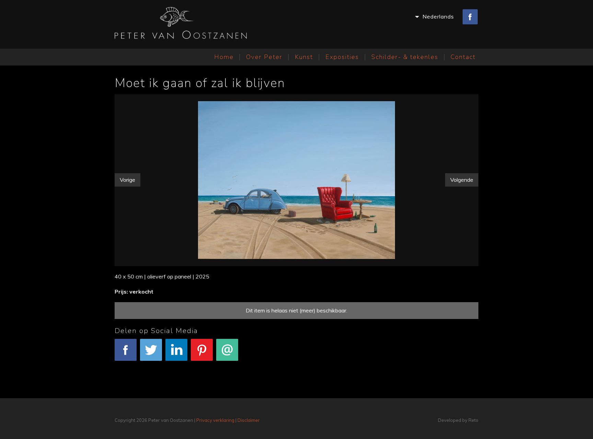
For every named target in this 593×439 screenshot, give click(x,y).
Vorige (127, 179)
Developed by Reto (458, 420)
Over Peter (264, 57)
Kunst (304, 57)
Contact (463, 57)
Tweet (151, 365)
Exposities (342, 57)
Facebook (126, 365)
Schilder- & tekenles (404, 57)
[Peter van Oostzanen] (181, 24)
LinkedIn (176, 365)
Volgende (461, 179)
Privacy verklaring (215, 420)
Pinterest (202, 365)
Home (224, 57)
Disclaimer (248, 420)
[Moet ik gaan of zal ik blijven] (296, 178)
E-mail (227, 365)
